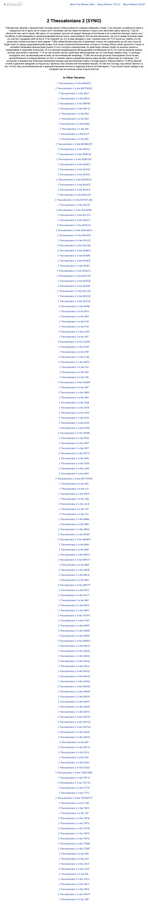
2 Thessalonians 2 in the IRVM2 (74, 433)
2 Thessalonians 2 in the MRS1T (74, 559)
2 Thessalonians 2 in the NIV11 (74, 595)
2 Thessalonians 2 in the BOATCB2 (74, 159)
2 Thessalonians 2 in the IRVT (74, 448)
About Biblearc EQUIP (134, 4)
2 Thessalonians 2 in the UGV (74, 858)
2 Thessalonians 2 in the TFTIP (74, 788)
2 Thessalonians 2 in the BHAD (74, 124)
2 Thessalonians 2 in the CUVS (74, 331)
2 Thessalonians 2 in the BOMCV (74, 250)
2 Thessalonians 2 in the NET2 (74, 590)
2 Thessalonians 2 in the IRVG (74, 412)
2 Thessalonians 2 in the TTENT (74, 848)
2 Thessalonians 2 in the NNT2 (74, 605)
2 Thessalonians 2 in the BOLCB (74, 240)
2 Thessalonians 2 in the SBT (74, 742)
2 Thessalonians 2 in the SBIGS (74, 656)
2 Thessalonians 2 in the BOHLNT (74, 194)
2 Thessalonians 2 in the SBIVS (74, 737)
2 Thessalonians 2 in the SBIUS (74, 732)
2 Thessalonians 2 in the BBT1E (74, 108)
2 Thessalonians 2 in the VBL (74, 874)
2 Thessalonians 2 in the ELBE (74, 357)
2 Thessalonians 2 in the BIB (74, 129)
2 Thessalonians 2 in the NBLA (74, 575)
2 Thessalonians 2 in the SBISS (74, 706)
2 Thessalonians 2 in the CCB (74, 321)
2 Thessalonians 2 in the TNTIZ (74, 838)
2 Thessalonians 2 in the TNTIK (74, 818)
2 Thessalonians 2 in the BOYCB (74, 301)
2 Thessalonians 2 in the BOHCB (74, 184)
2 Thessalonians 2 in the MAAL (74, 519)
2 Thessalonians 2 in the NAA (74, 564)
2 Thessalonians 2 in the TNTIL (74, 823)
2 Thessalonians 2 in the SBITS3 (74, 722)
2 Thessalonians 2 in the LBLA (74, 504)
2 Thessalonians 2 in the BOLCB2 (74, 245)
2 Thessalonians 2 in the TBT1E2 (74, 782)
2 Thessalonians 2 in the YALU (74, 884)
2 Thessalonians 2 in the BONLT (74, 265)
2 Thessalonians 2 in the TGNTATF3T (74, 798)
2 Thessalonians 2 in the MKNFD (74, 539)
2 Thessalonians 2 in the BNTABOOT (74, 144)
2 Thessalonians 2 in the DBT (74, 336)
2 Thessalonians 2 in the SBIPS (74, 701)
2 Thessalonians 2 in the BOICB (74, 205)
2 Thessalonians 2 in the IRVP (74, 443)
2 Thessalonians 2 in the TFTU (74, 793)
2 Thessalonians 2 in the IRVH (74, 418)
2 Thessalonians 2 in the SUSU (74, 762)
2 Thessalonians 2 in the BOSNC (74, 286)
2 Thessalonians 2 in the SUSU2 (74, 767)
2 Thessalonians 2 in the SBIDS (74, 651)
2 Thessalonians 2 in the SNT (74, 757)
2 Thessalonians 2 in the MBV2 (74, 529)
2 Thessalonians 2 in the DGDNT (74, 341)
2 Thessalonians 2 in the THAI (74, 803)
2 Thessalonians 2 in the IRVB (74, 407)
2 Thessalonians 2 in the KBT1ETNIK (74, 478)
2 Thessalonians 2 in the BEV (74, 118)
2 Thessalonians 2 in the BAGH (74, 98)
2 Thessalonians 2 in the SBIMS (74, 691)
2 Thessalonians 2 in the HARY (74, 392)
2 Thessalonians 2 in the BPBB (74, 306)
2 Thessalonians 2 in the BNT (74, 139)
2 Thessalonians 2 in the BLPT (74, 134)
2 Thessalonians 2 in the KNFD (74, 494)
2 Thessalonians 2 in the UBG (74, 853)
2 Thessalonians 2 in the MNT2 (74, 554)
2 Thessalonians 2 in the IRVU (74, 458)
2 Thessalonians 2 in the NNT (74, 600)
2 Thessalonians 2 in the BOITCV (74, 215)
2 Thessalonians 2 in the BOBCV (74, 164)
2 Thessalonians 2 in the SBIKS (74, 681)
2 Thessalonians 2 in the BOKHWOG (74, 230)
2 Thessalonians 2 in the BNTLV (74, 149)
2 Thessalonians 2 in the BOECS (74, 174)
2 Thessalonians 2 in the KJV (74, 488)
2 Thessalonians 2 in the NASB (74, 570)
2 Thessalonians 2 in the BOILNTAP (74, 210)
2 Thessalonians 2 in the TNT (74, 813)
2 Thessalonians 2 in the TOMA (74, 843)
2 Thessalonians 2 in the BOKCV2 (74, 225)
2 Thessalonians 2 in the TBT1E (74, 777)
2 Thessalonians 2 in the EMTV (74, 362)
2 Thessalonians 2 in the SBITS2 (74, 717)
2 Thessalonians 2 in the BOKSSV (74, 235)
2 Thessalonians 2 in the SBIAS (74, 630)
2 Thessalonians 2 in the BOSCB (74, 281)
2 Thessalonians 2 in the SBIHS (74, 661)
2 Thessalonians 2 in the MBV (74, 524)
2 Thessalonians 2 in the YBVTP (74, 894)
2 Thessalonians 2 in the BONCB (74, 260)
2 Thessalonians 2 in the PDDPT (74, 615)
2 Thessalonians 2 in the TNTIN (74, 828)
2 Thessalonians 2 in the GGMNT (74, 382)
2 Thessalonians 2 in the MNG (74, 544)
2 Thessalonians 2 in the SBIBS (74, 635)
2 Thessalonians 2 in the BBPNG (74, 103)
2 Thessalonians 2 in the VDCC (74, 879)
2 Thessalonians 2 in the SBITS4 (74, 727)
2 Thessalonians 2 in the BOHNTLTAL (74, 200)
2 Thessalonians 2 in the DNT (74, 352)
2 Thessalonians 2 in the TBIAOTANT (74, 772)
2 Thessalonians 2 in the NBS (74, 580)
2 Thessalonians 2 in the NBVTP (74, 585)
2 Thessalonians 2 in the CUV (74, 326)
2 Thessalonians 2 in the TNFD (74, 808)
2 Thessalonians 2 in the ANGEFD (74, 83)
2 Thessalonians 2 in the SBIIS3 (74, 676)
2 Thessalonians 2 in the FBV (74, 372)
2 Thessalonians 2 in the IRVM (74, 428)
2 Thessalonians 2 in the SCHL (74, 752)
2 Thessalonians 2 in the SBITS (74, 711)
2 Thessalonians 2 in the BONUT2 (74, 271)
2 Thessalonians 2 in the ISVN (74, 463)
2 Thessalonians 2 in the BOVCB (74, 296)
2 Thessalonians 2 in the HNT (74, 397)
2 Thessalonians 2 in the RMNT (74, 625)
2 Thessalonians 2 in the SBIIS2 (74, 671)
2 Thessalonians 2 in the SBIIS (74, 666)
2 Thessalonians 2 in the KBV (74, 483)
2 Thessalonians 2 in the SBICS (74, 646)
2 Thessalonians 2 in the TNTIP (74, 833)
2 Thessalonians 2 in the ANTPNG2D (74, 88)
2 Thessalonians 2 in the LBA (74, 499)
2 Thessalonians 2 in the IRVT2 (74, 453)
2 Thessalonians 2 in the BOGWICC (74, 179)
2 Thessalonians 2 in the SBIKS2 (74, 686)
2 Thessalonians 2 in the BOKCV (74, 220)
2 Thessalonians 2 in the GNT (74, 387)
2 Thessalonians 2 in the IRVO (74, 438)
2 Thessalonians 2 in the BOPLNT (74, 276)
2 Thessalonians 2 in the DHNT (74, 347)
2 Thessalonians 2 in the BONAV (74, 255)
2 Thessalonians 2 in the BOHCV (74, 189)
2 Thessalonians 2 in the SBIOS (74, 696)
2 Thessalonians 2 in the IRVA (74, 402)
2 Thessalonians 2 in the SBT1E (74, 747)
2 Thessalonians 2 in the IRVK (74, 423)
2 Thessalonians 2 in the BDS (74, 113)
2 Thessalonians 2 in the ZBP (74, 899)
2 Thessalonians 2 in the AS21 (74, 93)
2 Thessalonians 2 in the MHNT (74, 534)
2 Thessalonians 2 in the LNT (74, 509)
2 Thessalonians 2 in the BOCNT (74, 169)
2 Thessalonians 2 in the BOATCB (74, 154)
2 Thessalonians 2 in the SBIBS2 (74, 641)
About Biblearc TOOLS (109, 4)
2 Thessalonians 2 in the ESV (74, 367)
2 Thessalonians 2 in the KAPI (74, 473)
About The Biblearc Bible (82, 4)
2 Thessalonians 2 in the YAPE (74, 889)
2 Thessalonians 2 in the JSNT (74, 468)
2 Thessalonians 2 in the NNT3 (74, 610)
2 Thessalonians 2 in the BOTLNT (74, 291)
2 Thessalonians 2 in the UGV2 (74, 864)
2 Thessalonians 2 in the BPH (74, 311)
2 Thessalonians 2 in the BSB (74, 316)
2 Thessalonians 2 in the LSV (74, 514)
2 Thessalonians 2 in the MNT (74, 549)
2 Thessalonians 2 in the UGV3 (74, 869)
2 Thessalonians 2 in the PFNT (74, 620)
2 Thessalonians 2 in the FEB (74, 377)
